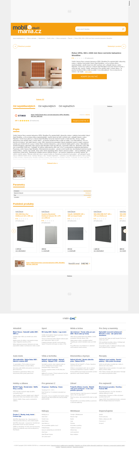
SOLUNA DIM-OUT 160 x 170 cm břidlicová (102, 215)
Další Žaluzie (19, 211)
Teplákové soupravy (75, 427)
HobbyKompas (46, 427)
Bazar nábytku (74, 434)
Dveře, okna (50, 38)
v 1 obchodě (45, 251)
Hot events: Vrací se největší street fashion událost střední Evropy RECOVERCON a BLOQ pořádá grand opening (55, 397)
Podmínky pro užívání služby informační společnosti (89, 445)
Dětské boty (73, 430)
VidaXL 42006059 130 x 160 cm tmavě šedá (76, 215)
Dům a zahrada (31, 38)
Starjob (101, 414)
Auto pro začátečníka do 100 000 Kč (51, 430)
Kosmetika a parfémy (76, 425)
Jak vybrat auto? (46, 436)
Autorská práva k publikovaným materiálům (62, 445)
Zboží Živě (44, 416)
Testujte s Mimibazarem (76, 414)
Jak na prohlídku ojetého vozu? (50, 425)
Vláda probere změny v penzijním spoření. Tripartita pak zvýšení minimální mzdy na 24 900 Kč (83, 342)
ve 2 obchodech (21, 251)
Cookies (58, 447)
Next (125, 231)
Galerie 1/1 (40, 99)
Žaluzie (70, 38)
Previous (14, 231)
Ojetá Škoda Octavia (47, 434)
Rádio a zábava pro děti (105, 419)
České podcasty (103, 416)
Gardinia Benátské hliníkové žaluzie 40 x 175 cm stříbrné (51, 216)
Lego (71, 421)
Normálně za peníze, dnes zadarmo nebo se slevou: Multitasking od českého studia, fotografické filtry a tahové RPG (53, 366)
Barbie (72, 419)
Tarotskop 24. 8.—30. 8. (48, 390)
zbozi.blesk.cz (45, 423)
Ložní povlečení (74, 432)
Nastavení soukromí (66, 447)
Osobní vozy (45, 419)
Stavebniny (41, 38)
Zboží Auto (44, 432)
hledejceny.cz (45, 414)
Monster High (73, 416)
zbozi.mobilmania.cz (19, 38)
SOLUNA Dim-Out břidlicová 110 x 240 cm (24, 215)
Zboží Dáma (45, 421)
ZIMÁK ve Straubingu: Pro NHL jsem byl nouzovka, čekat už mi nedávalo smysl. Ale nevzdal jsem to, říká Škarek (26, 428)
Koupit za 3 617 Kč (89, 76)
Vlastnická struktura (78, 447)
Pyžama (72, 423)
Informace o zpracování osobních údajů (113, 445)
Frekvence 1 (102, 421)
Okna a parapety (61, 38)
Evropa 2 (101, 423)
